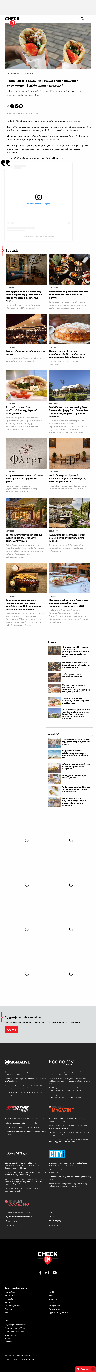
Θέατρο (8, 1309)
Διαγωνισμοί (54, 1309)
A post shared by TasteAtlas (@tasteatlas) (38, 236)
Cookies (8, 1341)
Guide (51, 1302)
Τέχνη (51, 1295)
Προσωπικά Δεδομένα (14, 1331)
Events (8, 1312)
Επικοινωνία (10, 1335)
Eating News (13, 74)
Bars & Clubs (10, 1295)
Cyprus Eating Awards (58, 1312)
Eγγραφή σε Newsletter (15, 1324)
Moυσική (9, 1302)
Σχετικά (12, 251)
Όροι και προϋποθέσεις (15, 1328)
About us (9, 1338)
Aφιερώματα (54, 1305)
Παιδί (51, 1292)
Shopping (53, 1299)
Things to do (10, 1299)
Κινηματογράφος (12, 1305)
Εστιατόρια (28, 74)
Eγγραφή (11, 1029)
